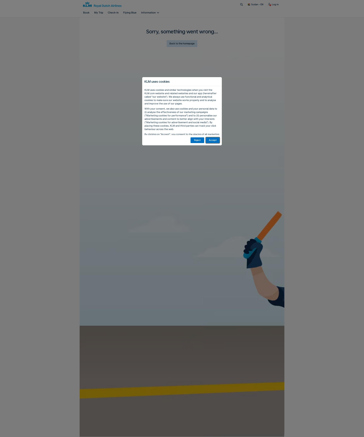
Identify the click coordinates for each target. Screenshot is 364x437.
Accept (213, 140)
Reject (197, 140)
